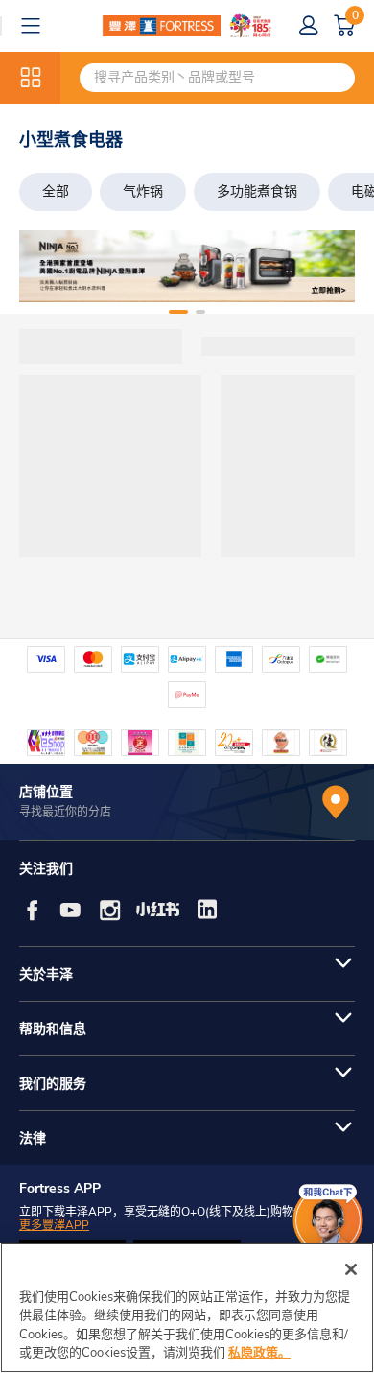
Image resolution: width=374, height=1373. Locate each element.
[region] (187, 1308)
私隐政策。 (259, 1352)
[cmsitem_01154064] (187, 266)
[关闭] (351, 1269)
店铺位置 (46, 792)
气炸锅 (143, 191)
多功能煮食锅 (257, 191)
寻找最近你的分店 (65, 811)
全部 (55, 191)
